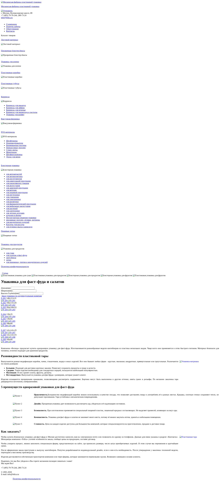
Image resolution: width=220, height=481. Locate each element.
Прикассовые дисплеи (16, 148)
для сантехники (13, 211)
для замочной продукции (17, 188)
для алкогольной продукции (18, 181)
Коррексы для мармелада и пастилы (21, 112)
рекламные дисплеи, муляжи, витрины (23, 220)
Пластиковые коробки (10, 73)
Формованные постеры (16, 145)
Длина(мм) (5, 288)
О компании (11, 24)
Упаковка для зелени (10, 62)
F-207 (3, 330)
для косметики (12, 202)
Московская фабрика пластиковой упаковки (20, 6)
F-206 (3, 323)
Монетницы (11, 152)
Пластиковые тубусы (10, 83)
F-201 (3, 298)
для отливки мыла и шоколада (19, 227)
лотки (8, 260)
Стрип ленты (12, 150)
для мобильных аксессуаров (18, 206)
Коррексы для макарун (16, 105)
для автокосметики (14, 176)
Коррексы (5, 97)
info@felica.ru (7, 18)
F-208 (3, 335)
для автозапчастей (14, 174)
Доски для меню (13, 157)
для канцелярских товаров (17, 183)
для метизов (11, 190)
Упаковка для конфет (15, 115)
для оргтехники (13, 195)
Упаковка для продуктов (11, 244)
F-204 (3, 314)
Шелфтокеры (12, 141)
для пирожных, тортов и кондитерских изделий (27, 262)
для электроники (13, 199)
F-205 (3, 319)
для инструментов (14, 179)
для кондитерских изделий (17, 222)
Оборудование (12, 29)
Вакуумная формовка (10, 119)
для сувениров (12, 197)
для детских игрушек (15, 213)
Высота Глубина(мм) (10, 293)
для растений (12, 208)
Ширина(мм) (6, 291)
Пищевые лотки (8, 231)
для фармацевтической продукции (21, 204)
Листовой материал (9, 40)
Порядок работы (13, 26)
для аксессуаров (13, 186)
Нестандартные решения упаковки (21, 218)
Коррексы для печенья (15, 110)
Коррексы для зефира (15, 108)
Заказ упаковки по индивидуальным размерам (22, 296)
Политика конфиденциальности (15, 266)
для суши (10, 253)
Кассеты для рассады (15, 224)
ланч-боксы (11, 258)
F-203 (3, 307)
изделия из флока (13, 215)
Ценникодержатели (14, 143)
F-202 (3, 303)
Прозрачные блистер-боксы (13, 51)
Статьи (5, 273)
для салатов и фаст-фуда (16, 255)
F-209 (3, 339)
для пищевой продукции (17, 192)
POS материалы (8, 132)
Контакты (10, 31)
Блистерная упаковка (10, 165)
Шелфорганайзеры (14, 154)
